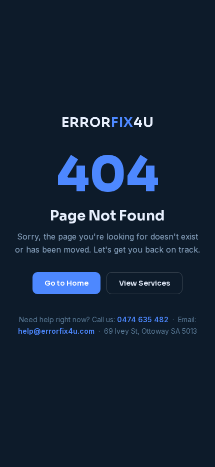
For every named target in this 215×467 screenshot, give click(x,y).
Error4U (108, 122)
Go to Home (66, 283)
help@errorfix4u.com (56, 331)
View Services (144, 283)
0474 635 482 (142, 319)
